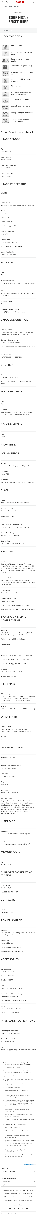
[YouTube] (27, 1208)
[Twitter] (22, 1208)
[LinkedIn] (18, 1208)
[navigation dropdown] (33, 2)
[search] (7, 2)
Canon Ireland (17, 1205)
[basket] (2, 2)
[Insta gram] (14, 1208)
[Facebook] (10, 1208)
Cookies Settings (26, 1200)
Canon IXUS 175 (6, 30)
